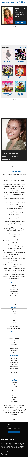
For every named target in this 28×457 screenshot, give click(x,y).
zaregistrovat (16, 427)
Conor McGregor (14, 352)
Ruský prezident (14, 296)
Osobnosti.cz (14, 356)
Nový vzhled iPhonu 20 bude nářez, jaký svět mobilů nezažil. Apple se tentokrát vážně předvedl (14, 270)
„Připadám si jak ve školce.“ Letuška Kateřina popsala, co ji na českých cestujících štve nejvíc (14, 234)
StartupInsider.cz (14, 414)
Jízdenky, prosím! (14, 401)
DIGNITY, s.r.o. (4, 454)
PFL (14, 340)
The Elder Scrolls (14, 326)
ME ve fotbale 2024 (14, 293)
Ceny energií (14, 298)
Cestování (22, 405)
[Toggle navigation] (24, 2)
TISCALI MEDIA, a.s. (15, 453)
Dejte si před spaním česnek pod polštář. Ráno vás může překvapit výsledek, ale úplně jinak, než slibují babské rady (14, 175)
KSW (14, 342)
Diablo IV (14, 318)
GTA (14, 316)
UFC (14, 334)
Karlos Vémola (14, 348)
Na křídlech (14, 397)
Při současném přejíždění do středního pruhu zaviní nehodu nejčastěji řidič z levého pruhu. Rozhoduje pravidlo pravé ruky (14, 222)
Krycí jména (14, 395)
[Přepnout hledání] (17, 2)
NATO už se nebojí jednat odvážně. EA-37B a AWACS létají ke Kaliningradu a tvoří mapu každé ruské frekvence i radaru (14, 228)
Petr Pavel (14, 360)
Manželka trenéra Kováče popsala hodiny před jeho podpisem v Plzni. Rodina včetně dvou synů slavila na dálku (14, 252)
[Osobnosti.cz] (8, 2)
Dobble (14, 391)
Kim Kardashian (14, 366)
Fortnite (14, 322)
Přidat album (22, 47)
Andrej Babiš (14, 358)
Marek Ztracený (14, 370)
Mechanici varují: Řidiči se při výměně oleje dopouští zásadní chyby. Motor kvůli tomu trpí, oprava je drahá (14, 276)
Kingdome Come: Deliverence (14, 328)
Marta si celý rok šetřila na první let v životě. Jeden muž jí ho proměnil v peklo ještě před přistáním (14, 264)
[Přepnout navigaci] (19, 2)
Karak (14, 399)
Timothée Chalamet (14, 377)
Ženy (17, 405)
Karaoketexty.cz (14, 409)
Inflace (14, 285)
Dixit (14, 393)
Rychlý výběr (20, 22)
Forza (14, 320)
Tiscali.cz (14, 283)
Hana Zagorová (14, 362)
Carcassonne (14, 382)
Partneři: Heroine (14, 420)
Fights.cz (14, 331)
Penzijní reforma (14, 302)
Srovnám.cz (20, 412)
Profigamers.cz (13, 407)
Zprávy (10, 405)
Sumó (14, 346)
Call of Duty (14, 324)
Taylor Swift (14, 373)
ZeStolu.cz (20, 407)
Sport (14, 405)
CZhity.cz (6, 412)
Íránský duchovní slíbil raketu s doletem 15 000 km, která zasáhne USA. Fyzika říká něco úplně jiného (14, 258)
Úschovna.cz (22, 409)
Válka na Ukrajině (14, 289)
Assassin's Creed (14, 312)
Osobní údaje (12, 451)
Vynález (14, 304)
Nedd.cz (5, 411)
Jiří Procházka (14, 350)
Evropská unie (14, 300)
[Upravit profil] (24, 8)
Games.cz (14, 307)
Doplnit (14, 432)
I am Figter (14, 344)
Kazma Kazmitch (14, 364)
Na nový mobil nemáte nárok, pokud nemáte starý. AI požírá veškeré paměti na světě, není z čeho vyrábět (14, 240)
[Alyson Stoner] (7, 15)
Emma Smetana (14, 375)
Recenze (14, 309)
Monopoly (14, 389)
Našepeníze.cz (13, 412)
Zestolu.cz (14, 380)
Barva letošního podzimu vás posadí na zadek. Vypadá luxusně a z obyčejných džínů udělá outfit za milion (14, 202)
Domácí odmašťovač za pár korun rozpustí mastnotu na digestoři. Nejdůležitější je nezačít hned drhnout (14, 212)
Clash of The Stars (14, 338)
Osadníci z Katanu (14, 386)
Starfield (14, 314)
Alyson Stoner (17, 9)
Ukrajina (14, 287)
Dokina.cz (21, 411)
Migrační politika (14, 291)
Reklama (3, 451)
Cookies (7, 451)
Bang (14, 384)
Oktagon (14, 336)
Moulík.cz (10, 411)
